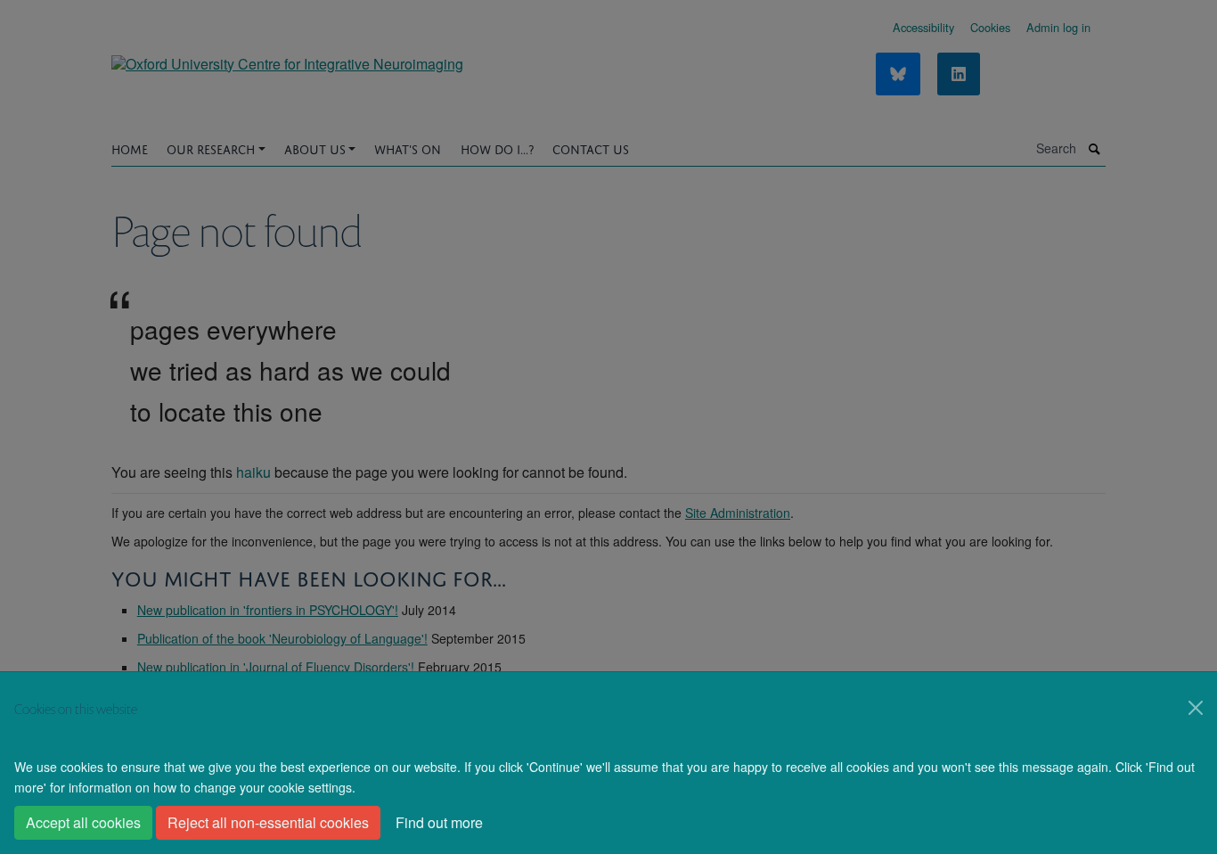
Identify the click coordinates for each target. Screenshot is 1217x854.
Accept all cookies (83, 822)
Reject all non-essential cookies (268, 822)
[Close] (1195, 708)
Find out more (439, 822)
